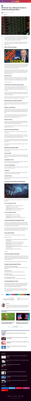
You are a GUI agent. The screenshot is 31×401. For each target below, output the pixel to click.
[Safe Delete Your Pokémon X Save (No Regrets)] (3, 365)
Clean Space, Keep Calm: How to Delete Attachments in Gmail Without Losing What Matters (18, 342)
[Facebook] (2, 39)
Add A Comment (15, 326)
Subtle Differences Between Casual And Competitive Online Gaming (22, 323)
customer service (18, 177)
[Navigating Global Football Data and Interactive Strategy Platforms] (8, 316)
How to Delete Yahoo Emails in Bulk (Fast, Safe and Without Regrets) (16, 333)
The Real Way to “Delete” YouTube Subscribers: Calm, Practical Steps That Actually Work (17, 376)
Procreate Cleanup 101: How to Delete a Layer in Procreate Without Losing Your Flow (18, 360)
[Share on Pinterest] (4, 14)
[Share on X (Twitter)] (3, 14)
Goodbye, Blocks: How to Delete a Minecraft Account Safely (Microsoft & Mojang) (17, 356)
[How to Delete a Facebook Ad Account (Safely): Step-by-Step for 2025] (3, 381)
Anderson (5, 12)
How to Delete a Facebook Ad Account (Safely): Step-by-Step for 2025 (17, 380)
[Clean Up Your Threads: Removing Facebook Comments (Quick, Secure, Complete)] (3, 347)
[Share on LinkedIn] (5, 14)
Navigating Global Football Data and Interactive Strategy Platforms (7, 323)
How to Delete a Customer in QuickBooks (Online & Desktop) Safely (16, 371)
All (1, 321)
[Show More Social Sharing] (8, 14)
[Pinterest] (2, 45)
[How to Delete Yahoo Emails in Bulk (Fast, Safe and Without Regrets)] (3, 334)
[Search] (28, 1)
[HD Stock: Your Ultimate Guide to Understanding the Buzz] (15, 25)
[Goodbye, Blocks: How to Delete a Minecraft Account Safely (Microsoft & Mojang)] (3, 356)
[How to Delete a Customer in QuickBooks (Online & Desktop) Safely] (3, 372)
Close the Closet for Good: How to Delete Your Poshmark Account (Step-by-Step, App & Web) (17, 338)
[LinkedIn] (2, 43)
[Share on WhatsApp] (7, 14)
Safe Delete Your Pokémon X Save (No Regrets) (13, 364)
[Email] (2, 47)
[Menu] (2, 1)
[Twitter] (2, 41)
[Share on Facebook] (2, 14)
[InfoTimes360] (15, 1)
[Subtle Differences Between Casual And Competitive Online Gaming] (23, 316)
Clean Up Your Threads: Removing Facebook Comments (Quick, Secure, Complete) (17, 346)
